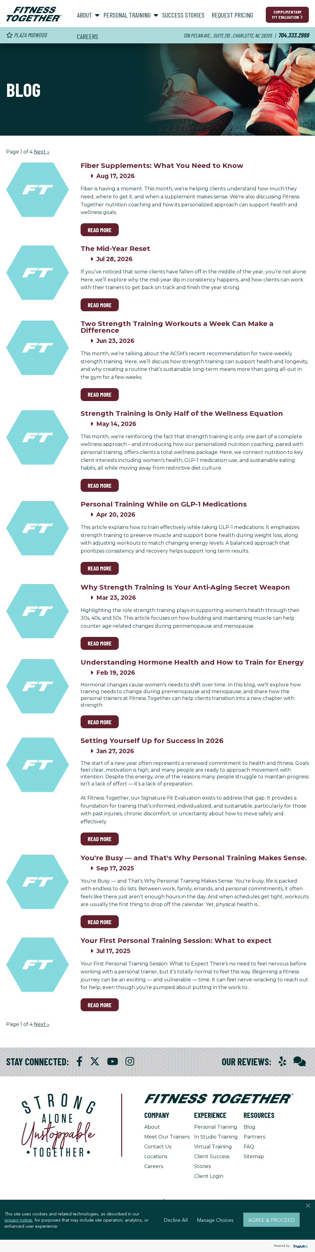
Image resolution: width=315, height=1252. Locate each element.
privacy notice (18, 1220)
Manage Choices (215, 1219)
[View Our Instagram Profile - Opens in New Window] (129, 1061)
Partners (254, 1137)
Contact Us (157, 1147)
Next (42, 152)
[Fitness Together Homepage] (34, 14)
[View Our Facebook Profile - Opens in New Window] (79, 1061)
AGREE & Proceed (271, 1219)
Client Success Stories (211, 1161)
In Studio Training (216, 1137)
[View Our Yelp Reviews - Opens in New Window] (282, 1061)
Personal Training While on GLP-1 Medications (164, 504)
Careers (153, 1166)
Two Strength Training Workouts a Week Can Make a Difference (177, 327)
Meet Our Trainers (166, 1137)
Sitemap (254, 1156)
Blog (249, 1127)
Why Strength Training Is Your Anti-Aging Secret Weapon (185, 587)
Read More (100, 229)
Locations (155, 1156)
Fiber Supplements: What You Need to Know (162, 165)
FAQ (249, 1147)
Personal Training (215, 1127)
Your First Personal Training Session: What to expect (176, 940)
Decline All (176, 1219)
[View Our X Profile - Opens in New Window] (95, 1061)
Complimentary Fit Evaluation (286, 14)
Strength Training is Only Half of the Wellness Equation (182, 413)
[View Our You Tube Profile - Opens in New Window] (112, 1061)
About (152, 1127)
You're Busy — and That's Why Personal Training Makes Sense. (194, 858)
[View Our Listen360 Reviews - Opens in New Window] (299, 1061)
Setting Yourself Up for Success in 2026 (152, 741)
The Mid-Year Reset (115, 248)
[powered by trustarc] (299, 1246)
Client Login (208, 1176)
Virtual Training (213, 1147)
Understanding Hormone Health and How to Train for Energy (192, 662)
